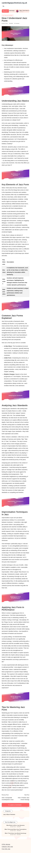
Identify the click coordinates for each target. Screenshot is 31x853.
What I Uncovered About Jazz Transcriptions (15, 829)
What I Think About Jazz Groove (16, 10)
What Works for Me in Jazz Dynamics (15, 825)
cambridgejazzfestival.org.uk (14, 3)
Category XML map (7, 846)
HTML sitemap (6, 844)
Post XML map (6, 849)
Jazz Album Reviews (9, 814)
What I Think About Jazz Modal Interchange (15, 833)
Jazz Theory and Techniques (7, 15)
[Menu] (3, 6)
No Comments (16, 23)
